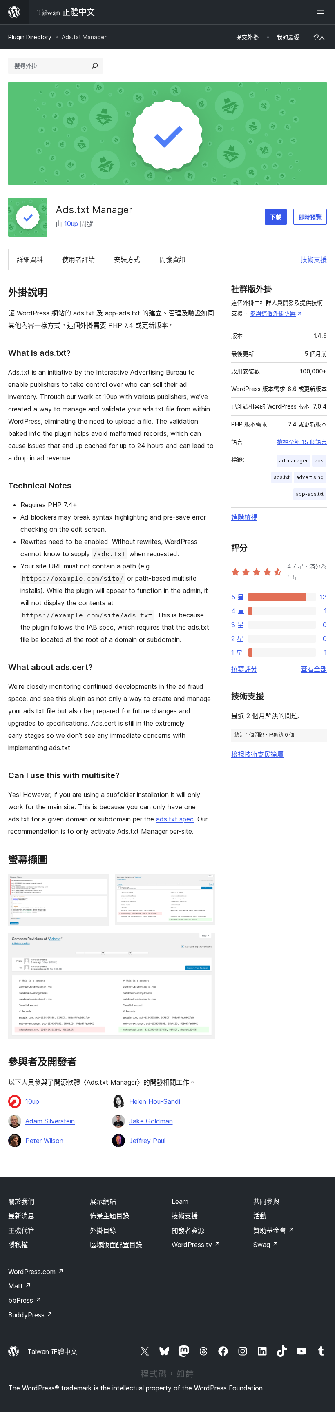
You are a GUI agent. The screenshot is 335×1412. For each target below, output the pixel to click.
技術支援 (314, 259)
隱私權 (18, 1245)
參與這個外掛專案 (273, 313)
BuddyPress (30, 1315)
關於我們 (21, 1201)
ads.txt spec (175, 819)
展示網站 (103, 1201)
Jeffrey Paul (147, 1141)
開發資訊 (172, 259)
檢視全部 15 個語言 (302, 442)
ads (319, 460)
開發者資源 (188, 1230)
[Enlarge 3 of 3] (204, 944)
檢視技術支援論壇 (257, 754)
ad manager (293, 460)
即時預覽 (310, 216)
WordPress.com (36, 1272)
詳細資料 (30, 259)
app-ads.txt (310, 494)
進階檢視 (244, 517)
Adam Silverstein (50, 1121)
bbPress (24, 1300)
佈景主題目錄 (109, 1216)
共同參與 (266, 1201)
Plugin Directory (29, 36)
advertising (310, 477)
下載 (275, 216)
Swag (265, 1245)
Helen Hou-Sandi (154, 1101)
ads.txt (282, 477)
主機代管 (21, 1230)
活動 (259, 1216)
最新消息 (21, 1216)
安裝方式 (127, 259)
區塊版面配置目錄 (116, 1245)
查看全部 (314, 669)
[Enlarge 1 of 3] (98, 885)
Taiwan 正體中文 (52, 1352)
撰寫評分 (244, 669)
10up (71, 224)
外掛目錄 (103, 1230)
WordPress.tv (196, 1245)
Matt (19, 1286)
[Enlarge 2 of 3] (204, 885)
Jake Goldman (151, 1121)
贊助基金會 (273, 1230)
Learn (180, 1201)
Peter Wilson (44, 1141)
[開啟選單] (322, 12)
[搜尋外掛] (95, 66)
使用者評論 (78, 259)
